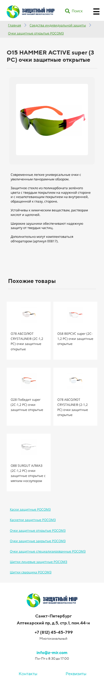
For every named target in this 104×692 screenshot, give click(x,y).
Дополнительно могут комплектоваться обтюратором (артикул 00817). (42, 238)
